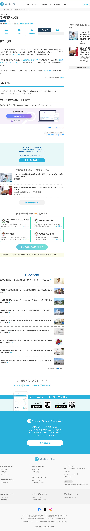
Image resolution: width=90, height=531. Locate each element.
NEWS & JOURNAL (38, 483)
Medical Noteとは (69, 466)
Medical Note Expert (71, 497)
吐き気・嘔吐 (18, 385)
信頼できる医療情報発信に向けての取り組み (76, 468)
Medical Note (37, 497)
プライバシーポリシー (70, 474)
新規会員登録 (45, 443)
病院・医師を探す (55, 4)
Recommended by (52, 368)
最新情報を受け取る (32, 160)
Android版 (4, 500)
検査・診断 (45, 30)
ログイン (85, 4)
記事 (19, 33)
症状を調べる (5, 472)
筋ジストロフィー (11, 62)
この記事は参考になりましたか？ (54, 132)
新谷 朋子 (7, 24)
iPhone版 (4, 497)
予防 (6, 33)
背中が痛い (27, 385)
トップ (3, 9)
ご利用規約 (67, 471)
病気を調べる (10, 9)
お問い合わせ (67, 477)
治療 (57, 30)
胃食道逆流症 (25, 60)
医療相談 (44, 4)
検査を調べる (5, 474)
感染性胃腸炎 (46, 385)
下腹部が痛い (36, 385)
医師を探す (36, 472)
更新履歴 (62, 77)
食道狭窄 (34, 60)
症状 (32, 30)
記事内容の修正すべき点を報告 (55, 135)
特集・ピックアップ (38, 480)
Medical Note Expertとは (57, 128)
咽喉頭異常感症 (18, 9)
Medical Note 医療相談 (39, 500)
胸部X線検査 (47, 70)
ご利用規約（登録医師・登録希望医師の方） (76, 484)
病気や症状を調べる (33, 4)
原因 (19, 30)
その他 (66, 4)
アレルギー (16, 55)
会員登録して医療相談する (32, 247)
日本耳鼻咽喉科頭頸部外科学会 (24, 24)
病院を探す (36, 469)
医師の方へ (32, 33)
